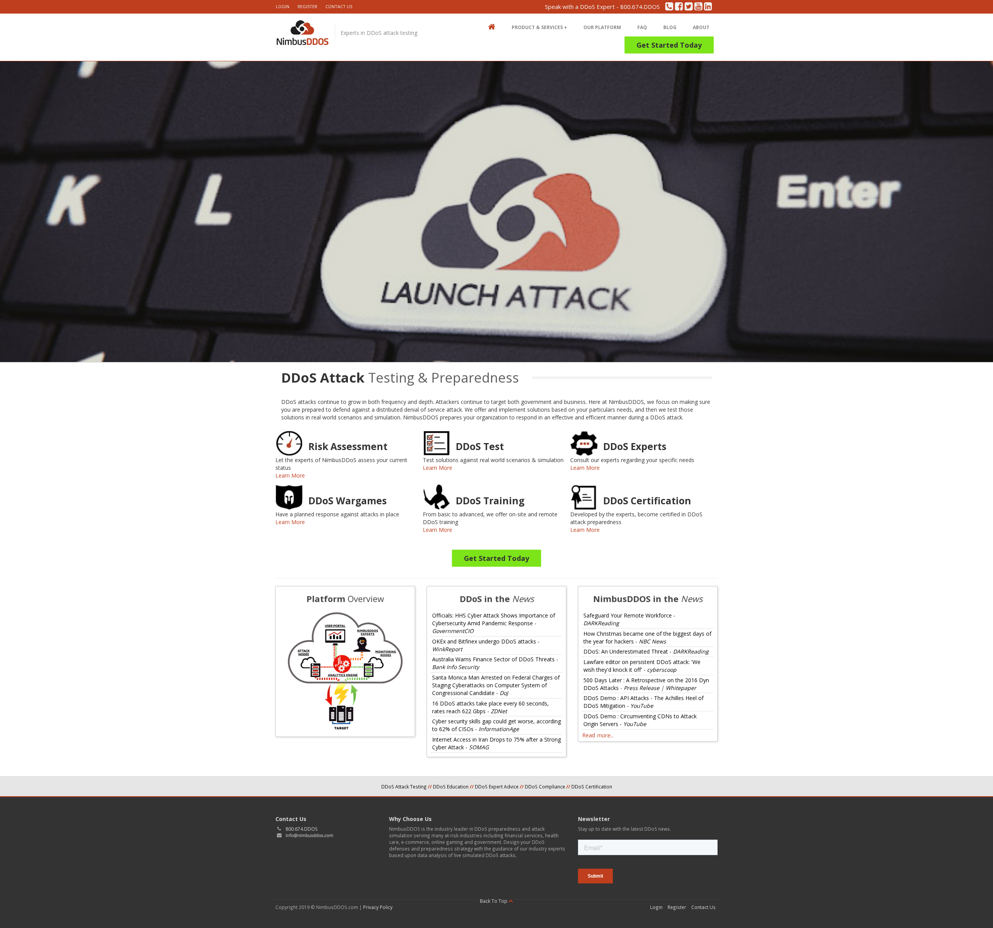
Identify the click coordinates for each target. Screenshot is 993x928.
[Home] (302, 36)
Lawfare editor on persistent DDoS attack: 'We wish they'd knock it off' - (642, 665)
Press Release (641, 688)
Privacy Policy (378, 907)
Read (597, 735)
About (701, 27)
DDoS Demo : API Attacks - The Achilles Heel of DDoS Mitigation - (643, 701)
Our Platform (602, 27)
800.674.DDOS (301, 829)
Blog (669, 27)
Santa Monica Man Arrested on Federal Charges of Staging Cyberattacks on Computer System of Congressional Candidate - (496, 685)
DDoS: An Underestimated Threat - (646, 651)
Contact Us (338, 6)
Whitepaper (681, 688)
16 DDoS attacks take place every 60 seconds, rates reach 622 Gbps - (490, 707)
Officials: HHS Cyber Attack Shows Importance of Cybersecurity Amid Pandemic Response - (493, 623)
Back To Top (494, 901)
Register (307, 6)
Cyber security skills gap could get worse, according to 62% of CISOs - (496, 725)
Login (282, 6)
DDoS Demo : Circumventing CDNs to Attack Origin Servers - (640, 720)
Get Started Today (669, 45)
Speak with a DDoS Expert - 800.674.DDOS (602, 7)
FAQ (642, 27)
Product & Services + (539, 27)
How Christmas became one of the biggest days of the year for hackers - (647, 637)
